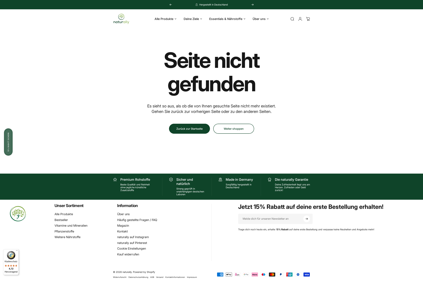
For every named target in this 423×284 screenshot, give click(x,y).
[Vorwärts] (252, 4)
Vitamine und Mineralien (71, 225)
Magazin (123, 225)
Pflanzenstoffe (64, 231)
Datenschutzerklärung (138, 277)
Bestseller (61, 220)
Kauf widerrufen (128, 254)
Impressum (192, 277)
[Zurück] (170, 4)
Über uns (123, 214)
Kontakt (122, 231)
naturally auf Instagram (133, 237)
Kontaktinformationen (175, 277)
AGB (152, 277)
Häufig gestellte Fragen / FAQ (137, 220)
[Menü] (17, 251)
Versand (159, 277)
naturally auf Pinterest (132, 243)
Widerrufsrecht (119, 277)
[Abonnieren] (306, 218)
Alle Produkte (64, 214)
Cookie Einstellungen (131, 248)
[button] (8, 142)
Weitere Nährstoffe (67, 237)
